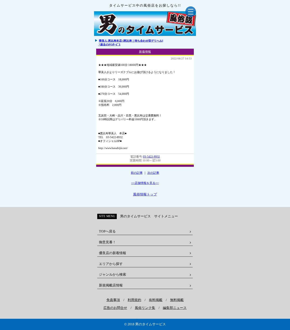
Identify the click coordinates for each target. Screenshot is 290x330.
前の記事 (137, 172)
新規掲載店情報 (111, 285)
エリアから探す (111, 264)
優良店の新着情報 (112, 253)
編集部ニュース (175, 308)
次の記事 (153, 172)
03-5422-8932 (151, 156)
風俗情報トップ (145, 194)
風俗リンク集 (145, 308)
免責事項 (113, 300)
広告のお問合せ (115, 308)
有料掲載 (155, 300)
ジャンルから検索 (112, 274)
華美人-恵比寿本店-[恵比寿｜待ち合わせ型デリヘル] (131, 40)
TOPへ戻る (107, 231)
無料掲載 (177, 300)
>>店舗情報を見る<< (145, 183)
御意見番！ (107, 242)
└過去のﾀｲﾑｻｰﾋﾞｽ (109, 44)
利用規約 (134, 300)
